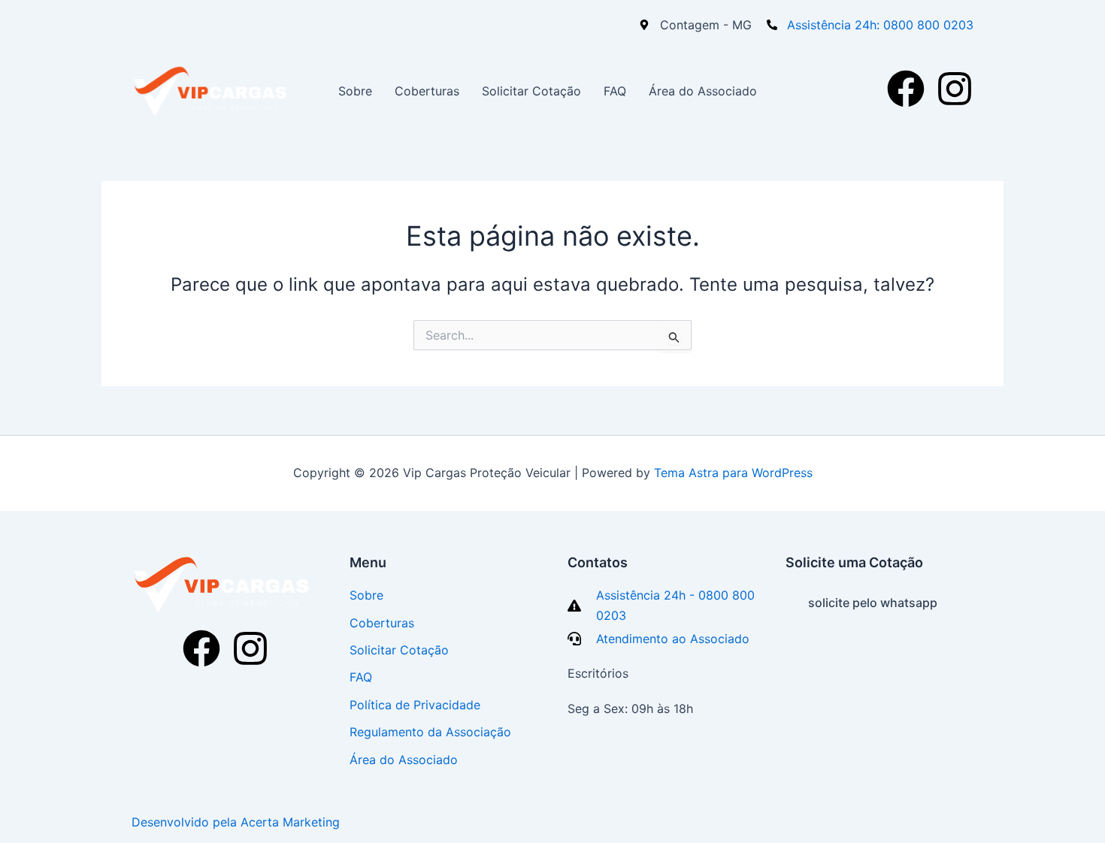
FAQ (615, 90)
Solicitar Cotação (531, 90)
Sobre (355, 90)
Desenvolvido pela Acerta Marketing (236, 821)
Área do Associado (703, 90)
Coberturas (427, 90)
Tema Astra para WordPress (733, 472)
